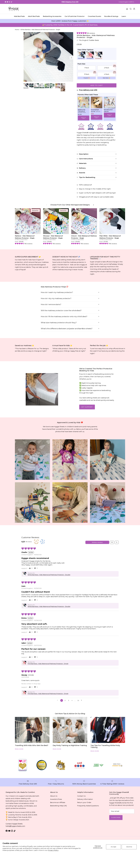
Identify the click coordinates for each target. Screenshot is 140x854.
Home (17, 29)
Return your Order (84, 802)
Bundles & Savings (111, 16)
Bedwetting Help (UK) (58, 806)
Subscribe (115, 817)
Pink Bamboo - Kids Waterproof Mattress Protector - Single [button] (48, 663)
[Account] (126, 9)
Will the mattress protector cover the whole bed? (61, 310)
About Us (53, 796)
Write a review (97, 542)
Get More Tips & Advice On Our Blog (70, 714)
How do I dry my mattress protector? (56, 298)
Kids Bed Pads (19, 16)
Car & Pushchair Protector (75, 16)
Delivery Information (85, 799)
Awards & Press (56, 799)
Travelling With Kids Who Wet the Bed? (31, 745)
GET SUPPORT (87, 407)
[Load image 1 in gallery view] (48, 57)
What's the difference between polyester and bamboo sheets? (66, 329)
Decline (129, 847)
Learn (124, 16)
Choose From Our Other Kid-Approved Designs (70, 205)
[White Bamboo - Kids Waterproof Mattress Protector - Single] (98, 55)
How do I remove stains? (51, 304)
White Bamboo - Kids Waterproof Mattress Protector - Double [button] (49, 575)
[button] (82, 33)
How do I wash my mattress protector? (57, 292)
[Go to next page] (82, 700)
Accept (113, 847)
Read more (19, 749)
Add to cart (96, 85)
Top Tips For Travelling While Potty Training (105, 746)
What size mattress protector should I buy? (59, 323)
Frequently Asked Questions (88, 806)
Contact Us (81, 796)
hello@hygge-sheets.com (15, 826)
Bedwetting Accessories (52, 16)
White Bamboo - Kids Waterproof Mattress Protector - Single (40, 29)
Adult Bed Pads (34, 16)
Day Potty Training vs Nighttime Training (70, 745)
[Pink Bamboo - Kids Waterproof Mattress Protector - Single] (90, 55)
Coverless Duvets (94, 16)
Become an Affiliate (57, 802)
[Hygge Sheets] (13, 9)
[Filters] (112, 542)
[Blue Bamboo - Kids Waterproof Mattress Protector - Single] (81, 55)
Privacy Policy (53, 850)
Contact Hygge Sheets (14, 824)
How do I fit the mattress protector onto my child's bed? (64, 316)
